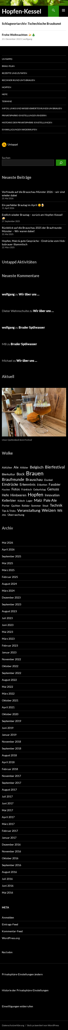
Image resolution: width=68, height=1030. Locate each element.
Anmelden (8, 917)
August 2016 (9, 872)
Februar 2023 (10, 645)
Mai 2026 (7, 542)
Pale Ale (50, 500)
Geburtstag (39, 489)
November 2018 (11, 741)
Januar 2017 (9, 837)
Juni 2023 (7, 625)
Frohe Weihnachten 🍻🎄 (18, 34)
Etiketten (42, 484)
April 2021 (8, 707)
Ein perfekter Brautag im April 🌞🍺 (23, 205)
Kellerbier (9, 500)
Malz (38, 500)
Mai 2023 (7, 631)
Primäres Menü (63, 10)
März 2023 (8, 638)
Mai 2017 (7, 810)
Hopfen (6, 87)
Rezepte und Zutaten (14, 73)
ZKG (4, 515)
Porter (6, 505)
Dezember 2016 (11, 844)
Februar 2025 (10, 576)
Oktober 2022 (10, 666)
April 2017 (8, 817)
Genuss (53, 489)
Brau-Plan (8, 66)
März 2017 (8, 823)
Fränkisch (26, 489)
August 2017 (9, 789)
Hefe (5, 94)
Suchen (6, 157)
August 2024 (9, 583)
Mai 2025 (7, 563)
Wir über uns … (29, 294)
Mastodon (7, 952)
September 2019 (11, 721)
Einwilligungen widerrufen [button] (19, 129)
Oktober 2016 (10, 858)
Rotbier (26, 505)
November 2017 (11, 775)
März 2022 (8, 693)
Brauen (34, 473)
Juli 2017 (7, 796)
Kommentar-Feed (12, 931)
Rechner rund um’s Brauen (18, 80)
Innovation (52, 495)
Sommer (36, 505)
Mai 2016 (7, 892)
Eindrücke (10, 484)
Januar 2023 (9, 652)
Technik (56, 505)
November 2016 (11, 851)
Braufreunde (13, 479)
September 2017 (11, 782)
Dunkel (48, 479)
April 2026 (8, 549)
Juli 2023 (7, 618)
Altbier (24, 467)
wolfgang (27, 39)
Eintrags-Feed (10, 924)
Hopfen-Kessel (21, 11)
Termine (7, 101)
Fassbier (55, 484)
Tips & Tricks (9, 510)
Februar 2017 (10, 830)
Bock (21, 474)
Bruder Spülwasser (32, 327)
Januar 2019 (9, 734)
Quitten (15, 505)
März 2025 (8, 570)
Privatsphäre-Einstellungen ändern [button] (24, 115)
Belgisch (36, 467)
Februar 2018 (10, 769)
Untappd (7, 59)
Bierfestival (55, 467)
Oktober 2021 (10, 700)
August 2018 (9, 755)
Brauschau (34, 479)
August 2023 (9, 611)
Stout (45, 505)
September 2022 (11, 673)
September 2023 (11, 604)
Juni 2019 (7, 727)
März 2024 (8, 590)
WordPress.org (11, 938)
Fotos (16, 489)
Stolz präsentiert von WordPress (43, 1025)
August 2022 (9, 679)
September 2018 (11, 748)
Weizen (49, 510)
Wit (59, 511)
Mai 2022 (7, 686)
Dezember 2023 (11, 597)
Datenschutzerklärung (13, 1025)
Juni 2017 (7, 803)
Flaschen (6, 489)
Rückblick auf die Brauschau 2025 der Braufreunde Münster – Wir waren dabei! (32, 229)
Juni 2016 (7, 885)
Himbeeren (18, 495)
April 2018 (8, 762)
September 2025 (11, 556)
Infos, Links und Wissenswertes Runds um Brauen (32, 108)
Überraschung (16, 514)
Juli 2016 (7, 878)
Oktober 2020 (10, 714)
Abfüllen (7, 467)
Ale (16, 467)
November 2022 (11, 659)
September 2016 (11, 865)
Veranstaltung (28, 510)
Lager (29, 500)
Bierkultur (8, 474)
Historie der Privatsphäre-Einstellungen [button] (27, 122)
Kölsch (21, 500)
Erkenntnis (28, 484)
